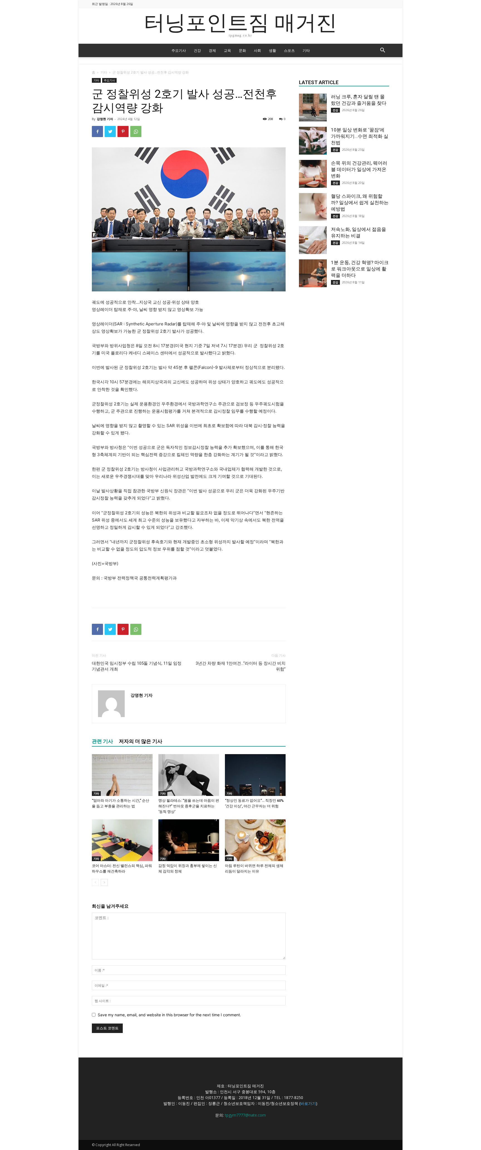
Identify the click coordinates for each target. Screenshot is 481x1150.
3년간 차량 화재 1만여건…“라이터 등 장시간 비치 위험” (241, 666)
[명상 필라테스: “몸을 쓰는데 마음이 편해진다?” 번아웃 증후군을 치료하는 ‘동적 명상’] (188, 775)
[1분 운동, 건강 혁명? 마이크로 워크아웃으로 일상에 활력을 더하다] (313, 273)
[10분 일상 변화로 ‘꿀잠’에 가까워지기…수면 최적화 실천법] (313, 141)
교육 (227, 50)
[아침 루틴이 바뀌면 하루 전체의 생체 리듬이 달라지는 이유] (255, 840)
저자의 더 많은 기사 (140, 741)
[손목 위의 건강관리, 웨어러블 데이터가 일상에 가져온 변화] (313, 174)
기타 (306, 50)
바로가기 (308, 1103)
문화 (242, 50)
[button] (382, 50)
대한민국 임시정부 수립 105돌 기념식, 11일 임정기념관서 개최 (136, 666)
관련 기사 (102, 741)
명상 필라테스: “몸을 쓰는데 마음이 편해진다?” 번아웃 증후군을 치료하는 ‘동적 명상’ (188, 806)
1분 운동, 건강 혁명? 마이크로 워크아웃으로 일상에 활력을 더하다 (360, 269)
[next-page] (104, 882)
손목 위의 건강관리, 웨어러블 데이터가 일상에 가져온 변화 (359, 169)
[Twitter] (110, 131)
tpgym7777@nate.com (245, 1115)
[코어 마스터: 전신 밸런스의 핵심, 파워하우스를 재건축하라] (122, 840)
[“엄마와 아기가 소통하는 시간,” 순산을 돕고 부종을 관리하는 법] (122, 775)
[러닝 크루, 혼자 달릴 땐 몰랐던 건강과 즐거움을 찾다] (313, 107)
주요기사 (178, 50)
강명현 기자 (105, 119)
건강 (197, 50)
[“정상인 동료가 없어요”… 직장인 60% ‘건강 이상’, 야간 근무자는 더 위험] (255, 775)
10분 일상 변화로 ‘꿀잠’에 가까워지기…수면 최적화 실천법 (359, 136)
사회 (257, 50)
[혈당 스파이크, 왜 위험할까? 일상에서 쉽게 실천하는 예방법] (313, 207)
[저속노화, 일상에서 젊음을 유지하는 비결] (313, 240)
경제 (212, 50)
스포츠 (289, 50)
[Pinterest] (123, 131)
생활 (272, 50)
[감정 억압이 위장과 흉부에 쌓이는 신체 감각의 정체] (188, 840)
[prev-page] (95, 882)
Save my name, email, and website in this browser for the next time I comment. (169, 1014)
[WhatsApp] (135, 131)
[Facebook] (97, 131)
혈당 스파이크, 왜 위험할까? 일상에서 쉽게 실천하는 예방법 (360, 202)
